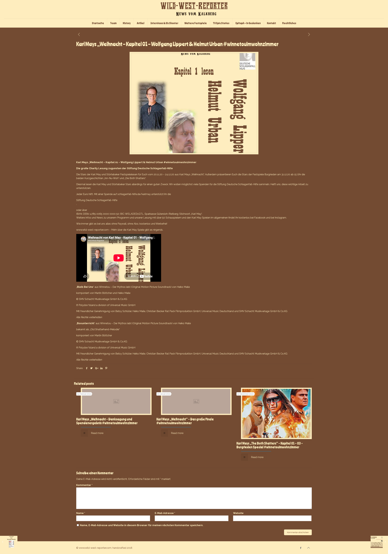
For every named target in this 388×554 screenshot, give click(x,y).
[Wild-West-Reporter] (194, 9)
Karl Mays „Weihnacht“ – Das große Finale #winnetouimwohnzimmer (185, 421)
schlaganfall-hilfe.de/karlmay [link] (134, 194)
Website (238, 513)
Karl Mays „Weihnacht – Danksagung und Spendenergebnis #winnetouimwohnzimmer (106, 421)
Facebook (259, 217)
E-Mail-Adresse (165, 513)
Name (80, 513)
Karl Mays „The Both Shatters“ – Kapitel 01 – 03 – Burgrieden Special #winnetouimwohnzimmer (269, 445)
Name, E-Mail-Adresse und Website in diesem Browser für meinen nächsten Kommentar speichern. (141, 525)
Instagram (280, 217)
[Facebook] (300, 548)
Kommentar (84, 485)
